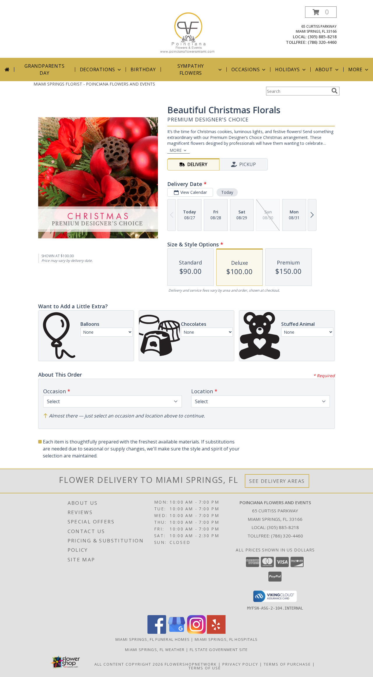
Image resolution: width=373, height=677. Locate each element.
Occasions (245, 69)
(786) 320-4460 (322, 42)
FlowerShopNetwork (191, 664)
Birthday (143, 69)
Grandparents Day (44, 69)
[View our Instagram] (196, 632)
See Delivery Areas (277, 481)
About (324, 69)
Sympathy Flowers (190, 69)
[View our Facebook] (156, 632)
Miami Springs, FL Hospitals (226, 639)
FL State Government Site (219, 649)
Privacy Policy (240, 664)
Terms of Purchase (287, 664)
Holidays (287, 69)
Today (227, 192)
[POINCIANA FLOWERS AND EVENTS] (189, 32)
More (355, 69)
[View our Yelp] (216, 632)
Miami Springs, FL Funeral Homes (152, 639)
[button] (321, 12)
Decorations (97, 69)
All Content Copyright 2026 (128, 664)
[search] (334, 91)
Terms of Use (205, 668)
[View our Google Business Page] (176, 632)
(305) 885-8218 (322, 36)
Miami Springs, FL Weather (155, 649)
